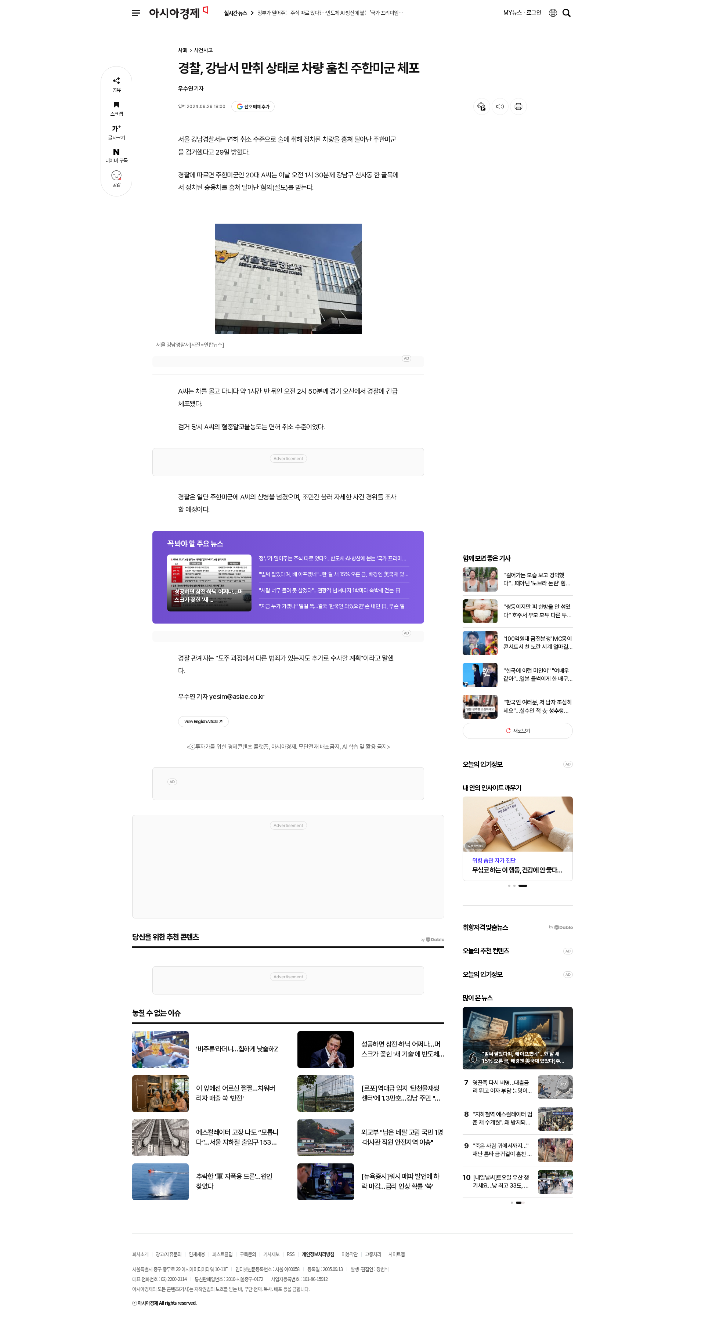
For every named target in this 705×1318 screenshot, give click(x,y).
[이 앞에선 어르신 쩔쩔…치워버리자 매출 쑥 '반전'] (160, 1110)
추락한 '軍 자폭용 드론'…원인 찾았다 (234, 1181)
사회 (183, 50)
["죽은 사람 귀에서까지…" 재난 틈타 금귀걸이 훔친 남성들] (555, 1160)
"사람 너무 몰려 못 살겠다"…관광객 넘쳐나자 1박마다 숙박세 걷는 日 (329, 590)
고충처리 (373, 1253)
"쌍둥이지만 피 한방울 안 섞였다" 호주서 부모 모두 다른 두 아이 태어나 (537, 611)
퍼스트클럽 (222, 1253)
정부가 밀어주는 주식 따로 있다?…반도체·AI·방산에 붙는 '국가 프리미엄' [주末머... (334, 558)
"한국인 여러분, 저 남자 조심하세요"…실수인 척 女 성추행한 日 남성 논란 (537, 707)
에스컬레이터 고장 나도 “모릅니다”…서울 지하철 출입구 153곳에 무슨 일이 (237, 1137)
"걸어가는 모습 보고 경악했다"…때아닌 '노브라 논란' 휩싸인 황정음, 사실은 (537, 580)
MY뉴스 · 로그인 (522, 12)
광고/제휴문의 (168, 1253)
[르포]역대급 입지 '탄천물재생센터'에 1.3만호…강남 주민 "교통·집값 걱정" (401, 1093)
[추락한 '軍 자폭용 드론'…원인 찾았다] (160, 1198)
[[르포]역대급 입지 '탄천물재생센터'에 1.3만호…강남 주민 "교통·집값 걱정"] (325, 1110)
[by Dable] (432, 939)
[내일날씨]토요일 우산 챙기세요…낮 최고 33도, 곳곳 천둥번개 (501, 1186)
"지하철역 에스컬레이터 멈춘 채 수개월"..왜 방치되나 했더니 (502, 1122)
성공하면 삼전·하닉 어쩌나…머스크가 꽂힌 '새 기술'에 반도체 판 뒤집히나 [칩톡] (400, 1049)
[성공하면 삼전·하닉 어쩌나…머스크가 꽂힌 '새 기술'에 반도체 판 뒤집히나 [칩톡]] (325, 1066)
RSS (290, 1253)
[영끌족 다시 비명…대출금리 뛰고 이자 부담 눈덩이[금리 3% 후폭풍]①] (555, 1097)
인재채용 (197, 1253)
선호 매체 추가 (256, 106)
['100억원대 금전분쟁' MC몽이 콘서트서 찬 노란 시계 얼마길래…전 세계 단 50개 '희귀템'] (480, 653)
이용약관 (349, 1253)
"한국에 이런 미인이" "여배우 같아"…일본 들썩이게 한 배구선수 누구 (536, 675)
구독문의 (248, 1253)
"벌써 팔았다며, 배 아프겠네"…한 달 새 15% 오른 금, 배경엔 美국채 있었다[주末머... (334, 574)
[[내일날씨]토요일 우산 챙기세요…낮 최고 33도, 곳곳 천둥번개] (555, 1192)
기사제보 (271, 1253)
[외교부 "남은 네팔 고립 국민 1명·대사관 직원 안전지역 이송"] (325, 1154)
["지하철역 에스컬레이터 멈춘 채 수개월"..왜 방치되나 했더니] (555, 1129)
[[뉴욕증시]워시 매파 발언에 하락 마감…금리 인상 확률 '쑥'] (325, 1198)
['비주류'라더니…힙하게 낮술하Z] (160, 1066)
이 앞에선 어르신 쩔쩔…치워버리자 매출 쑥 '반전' (235, 1093)
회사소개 (140, 1253)
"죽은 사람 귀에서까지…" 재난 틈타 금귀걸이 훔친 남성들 (502, 1154)
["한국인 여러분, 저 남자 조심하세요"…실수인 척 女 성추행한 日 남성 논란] (480, 717)
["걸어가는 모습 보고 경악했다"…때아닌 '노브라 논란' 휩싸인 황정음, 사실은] (480, 590)
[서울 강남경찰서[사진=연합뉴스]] (288, 279)
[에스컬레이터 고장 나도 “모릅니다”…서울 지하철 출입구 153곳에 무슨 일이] (160, 1154)
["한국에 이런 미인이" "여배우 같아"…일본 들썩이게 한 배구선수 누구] (480, 685)
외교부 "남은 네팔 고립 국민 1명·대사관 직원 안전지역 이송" (402, 1137)
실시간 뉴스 (235, 13)
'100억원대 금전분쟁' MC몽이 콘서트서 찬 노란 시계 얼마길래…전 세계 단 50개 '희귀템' (537, 643)
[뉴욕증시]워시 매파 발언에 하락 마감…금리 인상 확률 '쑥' (400, 1181)
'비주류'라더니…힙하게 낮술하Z (237, 1049)
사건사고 (203, 50)
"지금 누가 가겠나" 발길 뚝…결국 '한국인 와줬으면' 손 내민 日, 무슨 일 (332, 606)
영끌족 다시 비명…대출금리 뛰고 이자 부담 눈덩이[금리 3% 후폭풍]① (501, 1091)
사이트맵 (396, 1253)
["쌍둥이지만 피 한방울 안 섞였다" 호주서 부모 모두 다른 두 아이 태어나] (480, 621)
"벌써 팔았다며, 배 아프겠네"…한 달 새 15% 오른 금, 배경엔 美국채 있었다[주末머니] (523, 1061)
